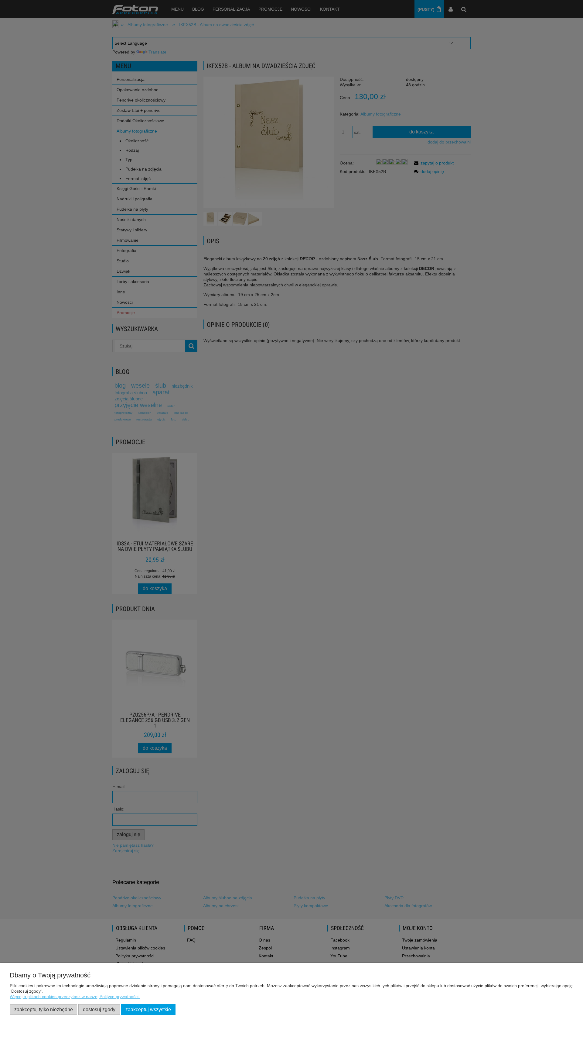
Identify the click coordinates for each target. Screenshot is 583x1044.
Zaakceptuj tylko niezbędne (43, 1009)
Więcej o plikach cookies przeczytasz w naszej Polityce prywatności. (75, 996)
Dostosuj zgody (99, 1009)
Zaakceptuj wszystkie (148, 1009)
